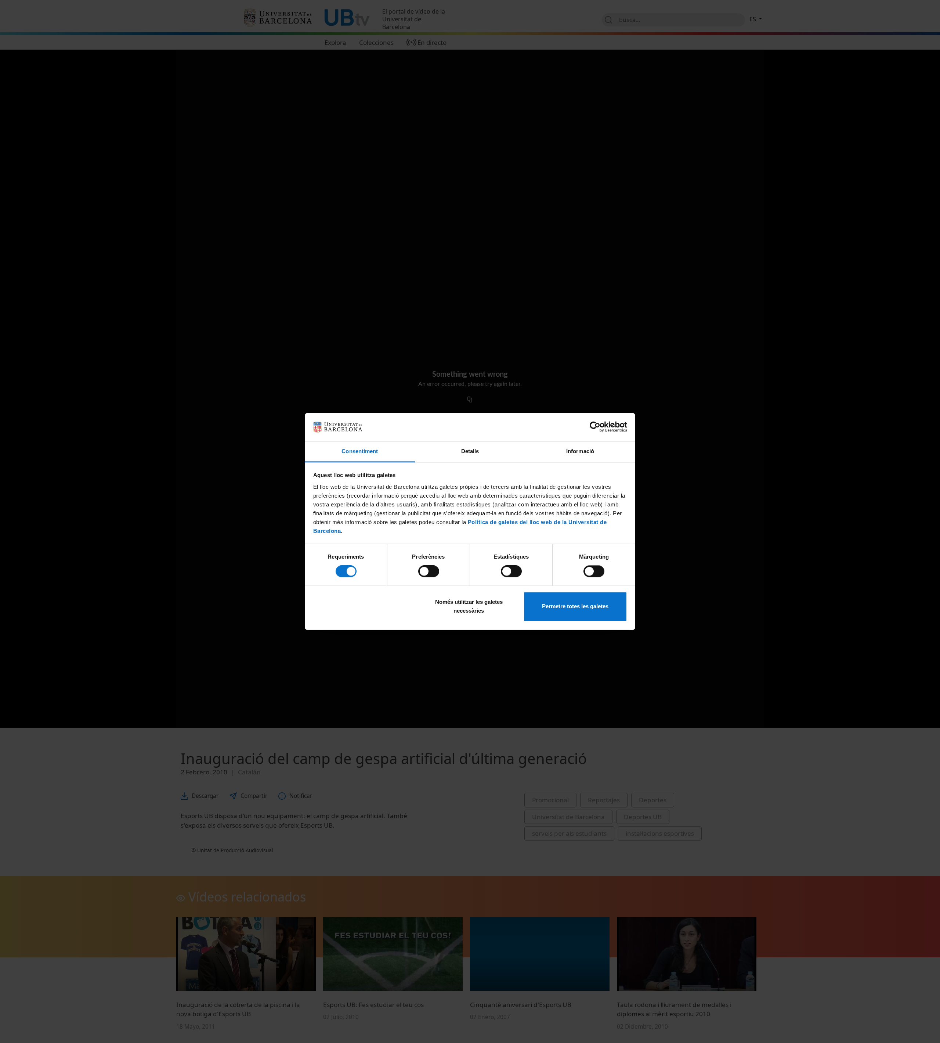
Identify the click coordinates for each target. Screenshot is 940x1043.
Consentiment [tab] (359, 451)
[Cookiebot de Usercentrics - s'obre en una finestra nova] (595, 427)
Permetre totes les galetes (575, 606)
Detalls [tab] (470, 451)
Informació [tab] (580, 451)
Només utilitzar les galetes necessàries (469, 606)
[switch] (428, 571)
